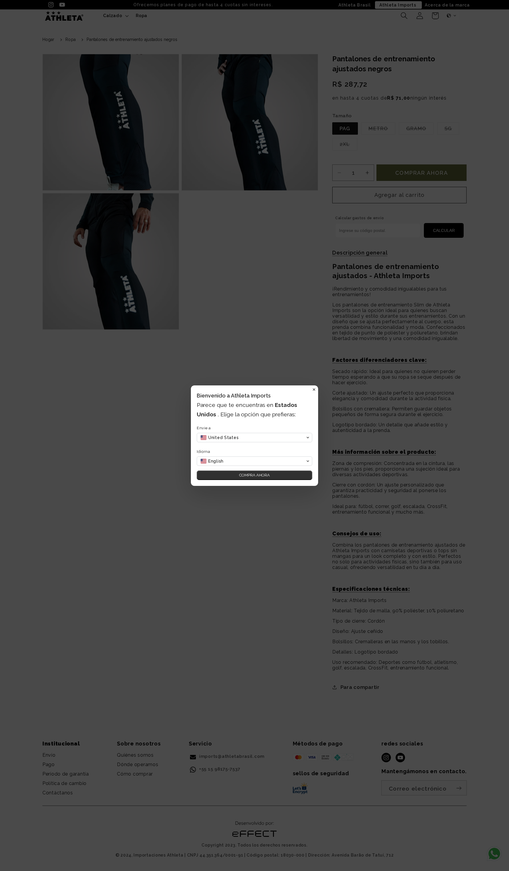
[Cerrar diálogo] (314, 389)
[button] (254, 437)
